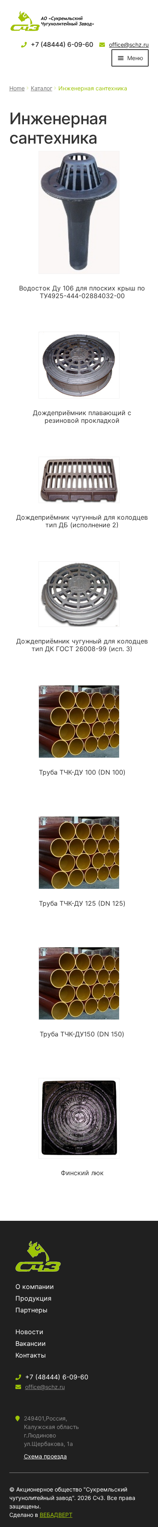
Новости (29, 1332)
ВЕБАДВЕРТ (56, 1514)
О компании (34, 1287)
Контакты (30, 1355)
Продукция (33, 1298)
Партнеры (31, 1310)
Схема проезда (45, 1456)
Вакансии (30, 1343)
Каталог (41, 88)
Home (17, 88)
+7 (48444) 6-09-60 (62, 44)
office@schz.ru (129, 44)
